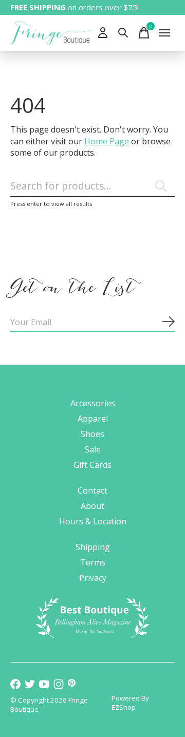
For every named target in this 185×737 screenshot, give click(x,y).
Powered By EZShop (130, 702)
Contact (92, 490)
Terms (92, 562)
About (92, 506)
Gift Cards (92, 464)
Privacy (92, 577)
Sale (93, 449)
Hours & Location (92, 521)
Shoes (92, 434)
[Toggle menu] (164, 33)
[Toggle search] (123, 33)
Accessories (92, 403)
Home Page (106, 141)
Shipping (93, 547)
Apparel (93, 418)
